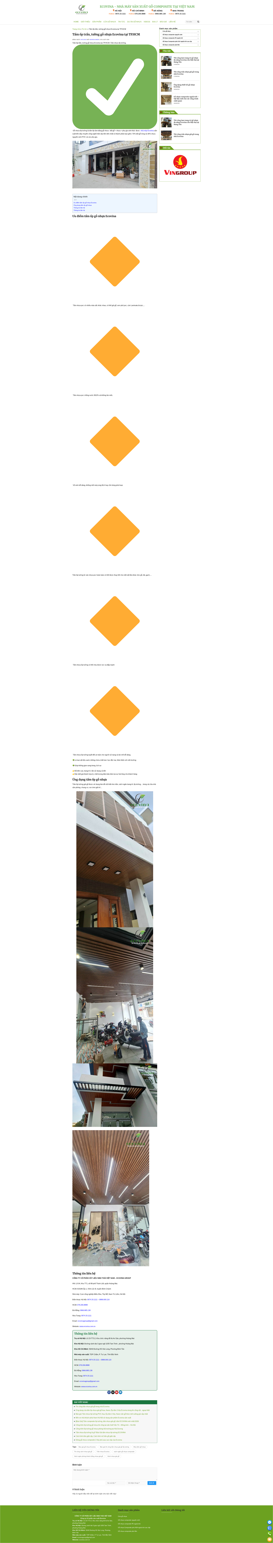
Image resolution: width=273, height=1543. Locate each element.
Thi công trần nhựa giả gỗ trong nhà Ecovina (92, 1406)
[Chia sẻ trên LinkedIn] (120, 1392)
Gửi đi (151, 1483)
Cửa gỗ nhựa (109, 22)
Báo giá (163, 22)
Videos (147, 22)
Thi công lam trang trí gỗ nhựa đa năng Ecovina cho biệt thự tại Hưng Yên (186, 60)
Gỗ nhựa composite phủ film (171, 45)
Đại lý (155, 22)
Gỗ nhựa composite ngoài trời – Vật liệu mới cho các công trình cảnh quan (186, 99)
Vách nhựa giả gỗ (113, 1456)
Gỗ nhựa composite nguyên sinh (172, 34)
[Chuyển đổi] (198, 31)
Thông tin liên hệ (79, 208)
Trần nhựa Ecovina (103, 1451)
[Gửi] (198, 21)
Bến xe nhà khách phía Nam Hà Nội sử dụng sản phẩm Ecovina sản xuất (103, 1418)
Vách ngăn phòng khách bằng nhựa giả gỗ (88, 1456)
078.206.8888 (137, 14)
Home (76, 22)
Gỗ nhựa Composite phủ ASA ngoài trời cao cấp (177, 41)
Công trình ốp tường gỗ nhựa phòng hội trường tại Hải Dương (99, 1429)
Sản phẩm (96, 22)
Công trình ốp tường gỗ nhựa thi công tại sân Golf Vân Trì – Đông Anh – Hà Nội (106, 1425)
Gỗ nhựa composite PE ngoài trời (173, 38)
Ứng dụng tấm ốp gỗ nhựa (83, 205)
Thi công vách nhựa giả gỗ (83, 1451)
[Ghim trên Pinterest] (116, 1392)
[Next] (197, 166)
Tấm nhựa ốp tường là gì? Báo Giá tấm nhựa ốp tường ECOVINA (101, 1432)
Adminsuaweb (94, 39)
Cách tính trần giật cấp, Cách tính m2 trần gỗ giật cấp (96, 1436)
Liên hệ (172, 22)
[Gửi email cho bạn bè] (113, 1392)
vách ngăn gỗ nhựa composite (124, 1451)
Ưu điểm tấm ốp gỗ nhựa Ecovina (85, 202)
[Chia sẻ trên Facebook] (109, 1392)
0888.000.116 (104, 1299)
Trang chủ (76, 29)
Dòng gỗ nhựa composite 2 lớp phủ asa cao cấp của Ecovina (99, 1440)
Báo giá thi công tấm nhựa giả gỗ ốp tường (114, 1447)
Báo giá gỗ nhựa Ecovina (87, 1447)
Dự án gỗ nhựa (134, 22)
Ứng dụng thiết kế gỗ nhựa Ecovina (184, 86)
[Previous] (163, 166)
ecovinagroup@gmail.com (87, 1321)
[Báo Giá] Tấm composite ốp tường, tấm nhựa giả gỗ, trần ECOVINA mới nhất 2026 (107, 1421)
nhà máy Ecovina (147, 131)
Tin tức (121, 22)
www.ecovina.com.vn (87, 1326)
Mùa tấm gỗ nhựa (140, 1447)
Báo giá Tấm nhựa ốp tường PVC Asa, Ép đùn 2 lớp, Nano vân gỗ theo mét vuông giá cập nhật (112, 1414)
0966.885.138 (157, 14)
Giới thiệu (85, 22)
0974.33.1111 (117, 14)
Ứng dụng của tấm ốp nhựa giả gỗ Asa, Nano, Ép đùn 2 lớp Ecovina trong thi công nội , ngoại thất (113, 1410)
